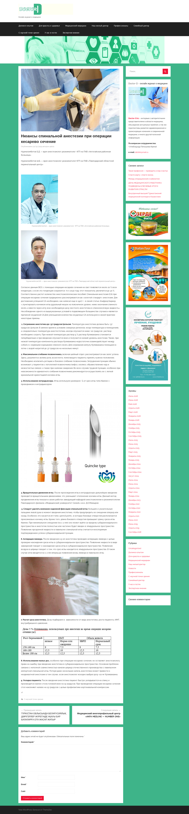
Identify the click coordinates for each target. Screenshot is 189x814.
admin (52, 147)
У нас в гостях (51, 33)
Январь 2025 (133, 460)
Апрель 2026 (133, 408)
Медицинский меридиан (75, 26)
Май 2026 (132, 404)
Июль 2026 (133, 396)
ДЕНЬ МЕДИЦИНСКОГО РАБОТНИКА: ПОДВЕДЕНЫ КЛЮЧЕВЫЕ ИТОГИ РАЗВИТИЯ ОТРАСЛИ (145, 186)
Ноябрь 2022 (133, 504)
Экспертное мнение (71, 33)
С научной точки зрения (29, 33)
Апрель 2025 (133, 448)
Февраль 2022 (134, 512)
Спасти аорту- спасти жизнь (140, 175)
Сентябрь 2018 (134, 532)
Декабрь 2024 (134, 464)
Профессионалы (121, 26)
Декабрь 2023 (134, 500)
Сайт (23, 791)
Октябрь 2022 (134, 508)
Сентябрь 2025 (134, 436)
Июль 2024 (133, 480)
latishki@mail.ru (141, 152)
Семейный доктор (141, 26)
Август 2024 (133, 476)
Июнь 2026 (133, 400)
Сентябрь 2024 (134, 472)
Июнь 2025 (133, 444)
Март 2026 (133, 412)
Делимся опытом (26, 26)
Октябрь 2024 (134, 468)
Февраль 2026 (134, 416)
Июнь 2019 (133, 524)
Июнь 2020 (133, 520)
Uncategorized (134, 548)
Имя (23, 777)
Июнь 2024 (133, 484)
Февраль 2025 (134, 456)
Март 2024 (132, 492)
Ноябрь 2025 (133, 428)
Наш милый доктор (100, 26)
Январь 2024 (133, 496)
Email (24, 784)
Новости (132, 568)
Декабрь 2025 (134, 424)
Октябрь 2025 (134, 432)
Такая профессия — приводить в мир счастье (148, 171)
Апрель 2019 (133, 528)
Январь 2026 (133, 420)
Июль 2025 (133, 440)
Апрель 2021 (133, 516)
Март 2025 (132, 452)
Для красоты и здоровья (49, 26)
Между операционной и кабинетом (144, 179)
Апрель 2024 (133, 488)
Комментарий (28, 742)
